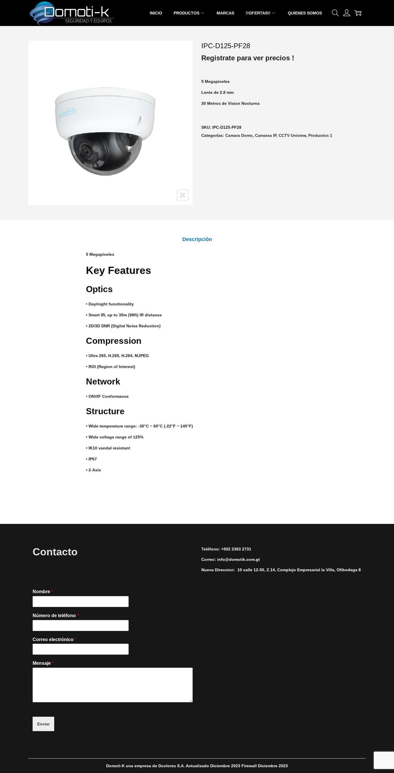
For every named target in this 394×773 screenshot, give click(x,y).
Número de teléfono (56, 615)
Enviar (43, 724)
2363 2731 (241, 549)
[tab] (197, 239)
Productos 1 (320, 135)
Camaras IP (265, 135)
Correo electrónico (54, 639)
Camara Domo (239, 135)
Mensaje (43, 663)
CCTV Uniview (292, 135)
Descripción (197, 239)
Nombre (43, 591)
